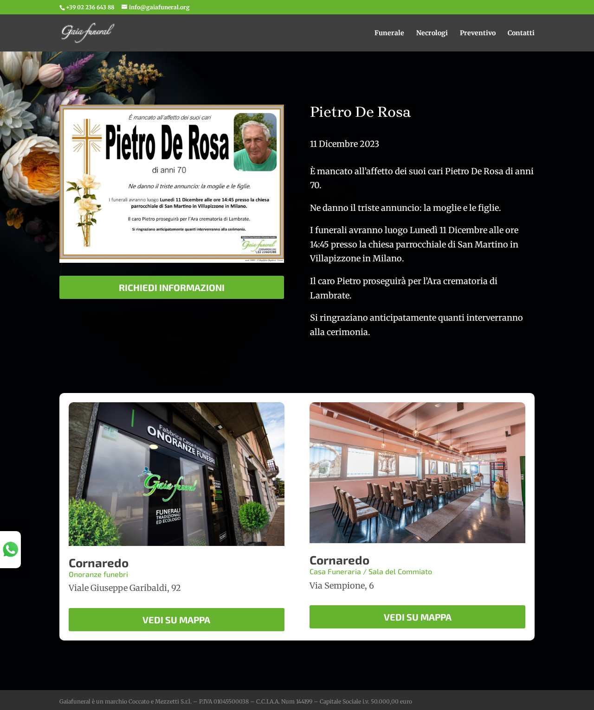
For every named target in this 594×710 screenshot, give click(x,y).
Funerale (389, 33)
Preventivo (478, 33)
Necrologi (432, 33)
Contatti (521, 33)
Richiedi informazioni (172, 287)
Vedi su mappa (176, 619)
